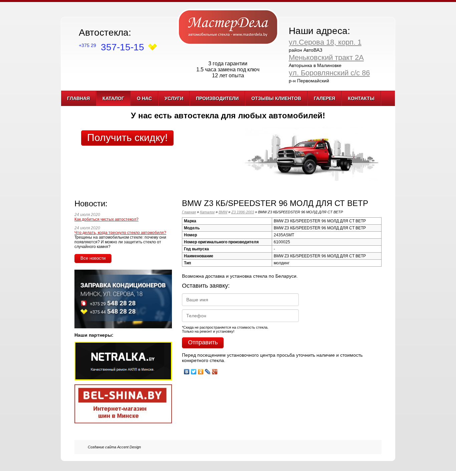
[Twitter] (193, 370)
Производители (217, 98)
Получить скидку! (127, 137)
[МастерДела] (227, 26)
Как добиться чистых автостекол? (106, 219)
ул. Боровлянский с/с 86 (329, 73)
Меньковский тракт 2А (326, 57)
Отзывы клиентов (276, 98)
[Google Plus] (214, 370)
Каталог (113, 98)
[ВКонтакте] (186, 370)
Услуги (174, 98)
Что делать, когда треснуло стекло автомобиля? (120, 232)
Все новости (92, 258)
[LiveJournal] (207, 370)
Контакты (361, 98)
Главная (78, 98)
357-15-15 (111, 47)
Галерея (324, 98)
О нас (144, 98)
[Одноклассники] (200, 370)
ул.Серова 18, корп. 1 (325, 42)
